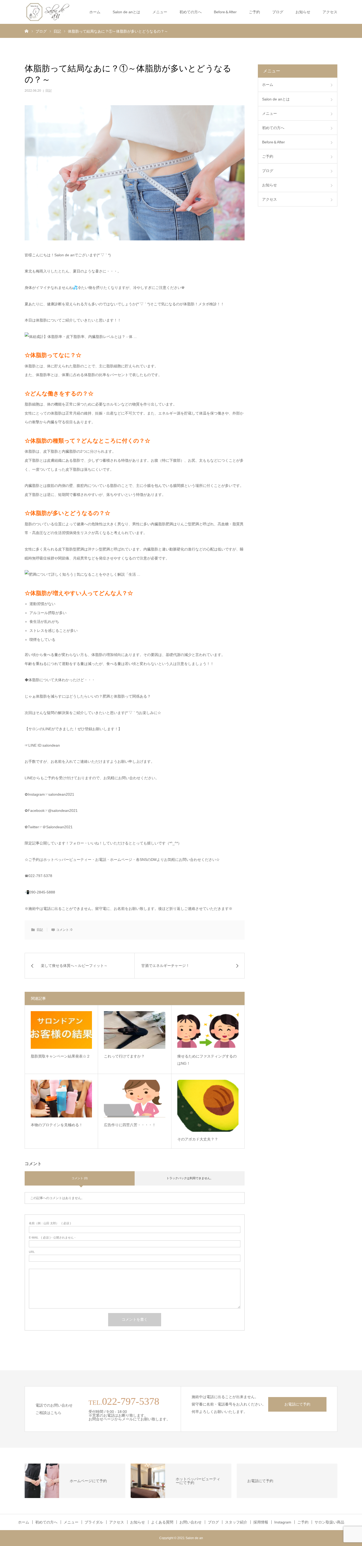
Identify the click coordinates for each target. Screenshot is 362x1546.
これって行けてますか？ (124, 1056)
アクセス (330, 12)
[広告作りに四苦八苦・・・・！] (134, 1098)
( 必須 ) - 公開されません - (52, 1237)
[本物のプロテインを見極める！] (61, 1098)
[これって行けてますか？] (134, 1030)
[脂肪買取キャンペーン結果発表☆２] (61, 1030)
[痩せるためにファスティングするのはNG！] (208, 1030)
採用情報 (260, 1522)
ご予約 (302, 1522)
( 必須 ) (50, 1223)
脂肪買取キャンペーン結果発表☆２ (60, 1056)
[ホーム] (26, 30)
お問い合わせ (190, 1522)
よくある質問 (162, 1522)
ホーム (94, 12)
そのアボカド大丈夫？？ (197, 1139)
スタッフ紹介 (236, 1522)
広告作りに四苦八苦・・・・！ (130, 1125)
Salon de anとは (126, 12)
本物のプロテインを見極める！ (57, 1125)
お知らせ (302, 12)
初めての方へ (190, 12)
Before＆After (225, 12)
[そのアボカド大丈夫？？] (208, 1106)
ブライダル (94, 1522)
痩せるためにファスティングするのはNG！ (207, 1059)
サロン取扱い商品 (329, 1522)
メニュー (159, 12)
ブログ (277, 12)
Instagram (282, 1522)
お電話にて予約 (297, 1404)
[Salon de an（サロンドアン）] (48, 12)
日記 (48, 91)
